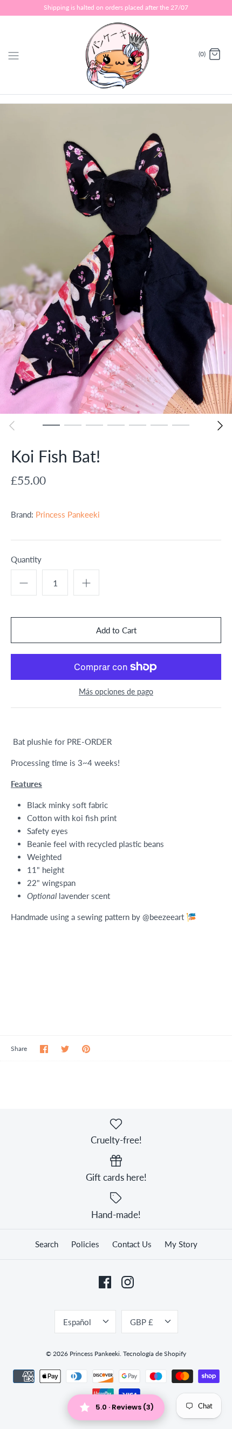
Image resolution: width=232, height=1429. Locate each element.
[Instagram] (127, 1282)
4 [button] (116, 424)
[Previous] (12, 426)
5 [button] (137, 424)
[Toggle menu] (13, 54)
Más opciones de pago (116, 691)
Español (77, 1322)
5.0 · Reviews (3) (124, 1407)
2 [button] (73, 424)
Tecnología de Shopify (154, 1353)
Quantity (26, 559)
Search (46, 1244)
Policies (85, 1244)
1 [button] (51, 424)
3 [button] (94, 424)
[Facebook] (105, 1282)
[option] (116, 259)
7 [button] (181, 424)
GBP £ (141, 1322)
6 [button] (159, 424)
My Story (181, 1244)
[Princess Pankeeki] (116, 55)
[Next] (220, 426)
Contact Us (132, 1244)
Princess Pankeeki (68, 514)
